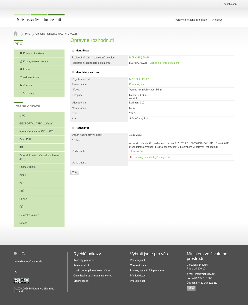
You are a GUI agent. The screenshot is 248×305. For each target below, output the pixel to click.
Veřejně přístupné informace (191, 19)
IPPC (27, 33)
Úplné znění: (79, 162)
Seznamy (28, 93)
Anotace (76, 140)
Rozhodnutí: (78, 151)
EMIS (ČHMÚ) (27, 167)
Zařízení (27, 85)
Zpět (74, 172)
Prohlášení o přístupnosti (28, 261)
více (191, 288)
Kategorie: (77, 95)
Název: (76, 89)
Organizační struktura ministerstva (92, 275)
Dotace (23, 223)
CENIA (23, 199)
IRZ (21, 147)
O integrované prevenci (35, 61)
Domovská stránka (33, 53)
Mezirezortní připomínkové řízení (91, 270)
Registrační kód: (81, 79)
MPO (22, 115)
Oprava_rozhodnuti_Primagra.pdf (151, 157)
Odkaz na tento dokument (164, 62)
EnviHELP (25, 139)
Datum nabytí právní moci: (87, 134)
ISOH (22, 175)
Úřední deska (80, 280)
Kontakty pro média (84, 260)
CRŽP (22, 191)
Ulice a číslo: (79, 102)
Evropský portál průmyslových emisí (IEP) (39, 157)
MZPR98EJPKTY (139, 79)
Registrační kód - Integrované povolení (93, 57)
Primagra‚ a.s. (137, 84)
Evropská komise (29, 215)
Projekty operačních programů (147, 270)
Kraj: (74, 118)
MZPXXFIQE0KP (139, 57)
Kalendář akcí (81, 265)
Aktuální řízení (31, 77)
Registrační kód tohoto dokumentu (91, 62)
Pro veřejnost (137, 260)
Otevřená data (138, 265)
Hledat (26, 69)
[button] (80, 50)
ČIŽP (22, 207)
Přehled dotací (138, 275)
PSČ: (75, 113)
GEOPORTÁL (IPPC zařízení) (36, 123)
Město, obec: (79, 108)
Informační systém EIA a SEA (36, 131)
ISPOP (23, 183)
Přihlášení (217, 19)
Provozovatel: (79, 84)
